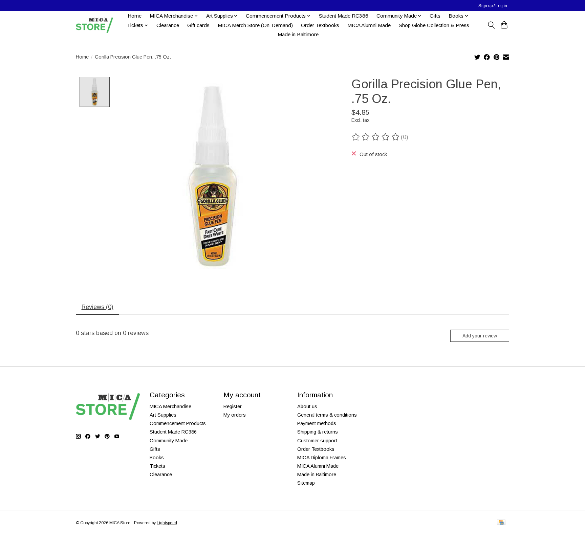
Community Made (169, 440)
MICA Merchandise (170, 406)
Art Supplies (163, 415)
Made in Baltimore (298, 34)
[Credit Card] (501, 522)
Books (157, 457)
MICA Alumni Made (369, 25)
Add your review (479, 335)
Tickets (157, 466)
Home (135, 16)
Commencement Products (178, 423)
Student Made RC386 (343, 16)
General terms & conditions (327, 415)
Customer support (317, 440)
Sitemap (306, 483)
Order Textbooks (320, 25)
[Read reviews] (376, 137)
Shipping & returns (317, 432)
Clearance (167, 25)
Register (232, 406)
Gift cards (198, 25)
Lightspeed (167, 523)
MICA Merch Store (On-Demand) (255, 25)
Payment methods (316, 423)
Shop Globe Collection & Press (434, 25)
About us (307, 406)
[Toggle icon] (491, 25)
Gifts (435, 16)
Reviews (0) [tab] (97, 307)
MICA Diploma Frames (321, 457)
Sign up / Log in (492, 5)
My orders (234, 415)
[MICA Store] (94, 25)
